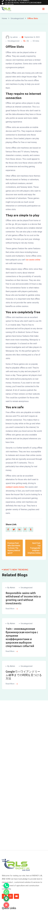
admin (15, 37)
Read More (10, 608)
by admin (11, 587)
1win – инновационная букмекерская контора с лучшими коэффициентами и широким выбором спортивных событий (22, 637)
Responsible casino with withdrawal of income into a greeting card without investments (23, 598)
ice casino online (33, 260)
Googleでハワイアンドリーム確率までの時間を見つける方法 (24, 675)
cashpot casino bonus (15, 487)
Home (4, 18)
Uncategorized (17, 18)
